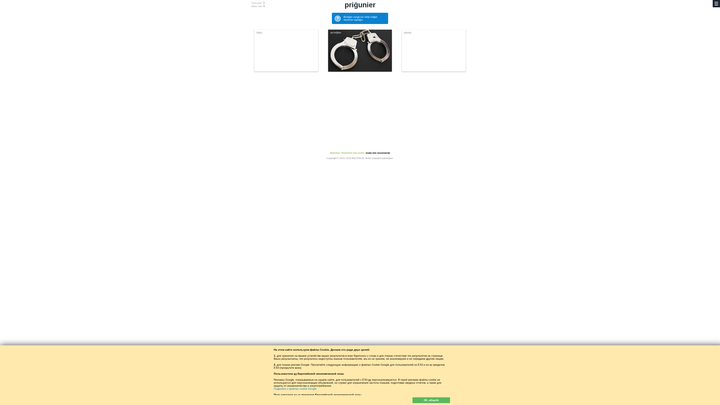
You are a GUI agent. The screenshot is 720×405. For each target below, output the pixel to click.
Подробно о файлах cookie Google (295, 388)
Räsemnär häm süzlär (353, 153)
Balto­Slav (335, 153)
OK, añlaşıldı (431, 400)
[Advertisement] (360, 108)
